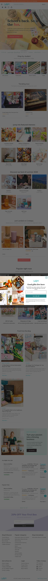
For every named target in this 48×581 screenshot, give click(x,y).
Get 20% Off (36, 296)
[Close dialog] (46, 277)
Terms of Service (28, 301)
